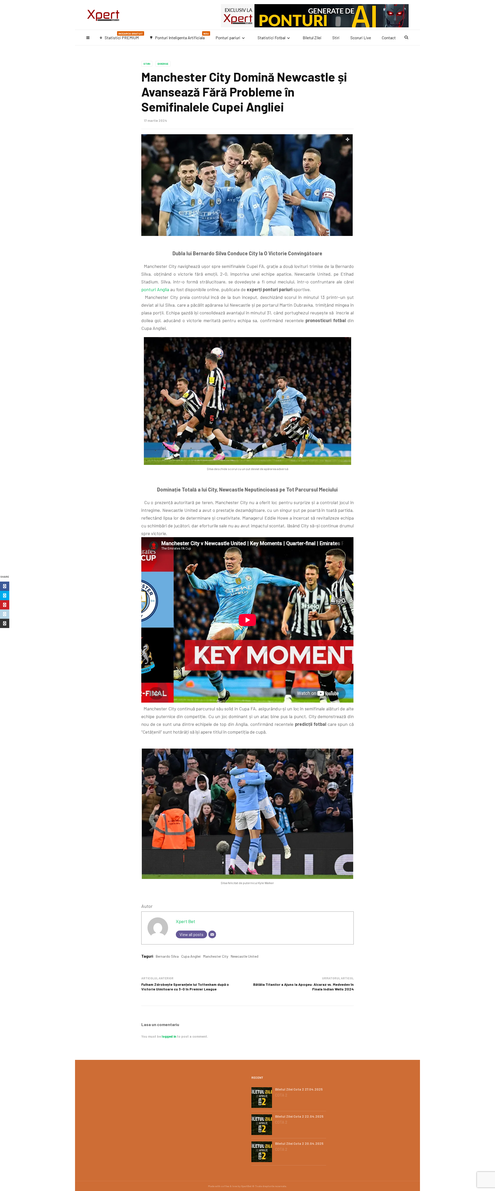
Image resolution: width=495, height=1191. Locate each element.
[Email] (212, 934)
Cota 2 (281, 1095)
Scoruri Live (360, 37)
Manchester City (215, 956)
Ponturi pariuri (228, 37)
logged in (169, 1036)
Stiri (336, 37)
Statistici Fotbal (271, 37)
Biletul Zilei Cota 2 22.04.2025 (299, 1116)
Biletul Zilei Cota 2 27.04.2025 (299, 1089)
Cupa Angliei (191, 956)
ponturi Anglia (155, 289)
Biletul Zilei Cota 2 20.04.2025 (299, 1143)
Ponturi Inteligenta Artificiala (179, 36)
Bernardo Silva (167, 956)
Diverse (163, 63)
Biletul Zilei (312, 37)
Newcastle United (244, 956)
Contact (389, 37)
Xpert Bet (185, 921)
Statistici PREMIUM (121, 36)
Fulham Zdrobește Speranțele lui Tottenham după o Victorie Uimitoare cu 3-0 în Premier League (185, 986)
